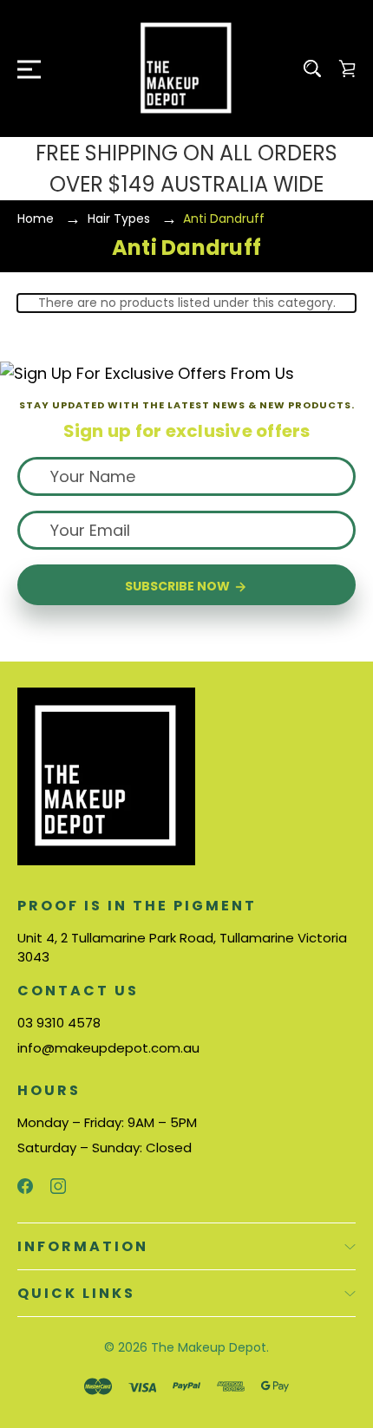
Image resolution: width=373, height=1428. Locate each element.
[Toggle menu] (24, 69)
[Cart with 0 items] (347, 68)
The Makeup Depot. (210, 1347)
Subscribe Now (178, 586)
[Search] (312, 68)
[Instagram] (58, 1186)
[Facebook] (25, 1186)
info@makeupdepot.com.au (108, 1048)
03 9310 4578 (59, 1023)
